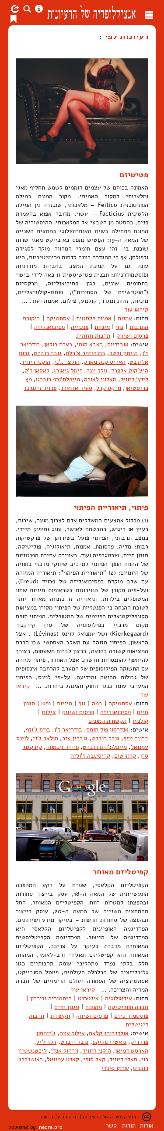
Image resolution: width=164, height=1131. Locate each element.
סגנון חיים (66, 1007)
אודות (147, 1125)
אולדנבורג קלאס (109, 1033)
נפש (46, 703)
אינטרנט (88, 998)
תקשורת (60, 1016)
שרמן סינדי (115, 1068)
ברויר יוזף (135, 738)
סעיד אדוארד (76, 388)
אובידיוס (118, 344)
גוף (119, 327)
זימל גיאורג (67, 370)
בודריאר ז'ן (68, 729)
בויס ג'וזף (38, 729)
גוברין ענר (74, 738)
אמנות (125, 318)
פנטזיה (79, 327)
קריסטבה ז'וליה (90, 756)
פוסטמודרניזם (131, 1016)
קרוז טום (125, 756)
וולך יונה (96, 370)
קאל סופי (94, 1059)
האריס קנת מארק (105, 362)
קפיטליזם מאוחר (120, 872)
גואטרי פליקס (109, 1042)
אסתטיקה (58, 318)
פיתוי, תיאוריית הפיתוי (110, 507)
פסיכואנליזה (49, 327)
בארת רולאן (58, 344)
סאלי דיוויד (123, 1059)
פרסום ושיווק (132, 336)
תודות (129, 1125)
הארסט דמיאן (131, 1050)
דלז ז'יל (46, 1042)
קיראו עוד (136, 309)
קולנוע (140, 721)
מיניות (102, 327)
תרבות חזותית (93, 336)
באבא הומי (90, 344)
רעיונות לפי (125, 36)
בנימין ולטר (123, 353)
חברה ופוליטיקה (128, 1007)
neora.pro (51, 1127)
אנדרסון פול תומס (107, 729)
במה (97, 703)
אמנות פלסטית (94, 318)
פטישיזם (133, 174)
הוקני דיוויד (35, 362)
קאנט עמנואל (63, 1059)
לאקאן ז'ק (36, 370)
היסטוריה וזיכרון (51, 998)
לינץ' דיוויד (134, 379)
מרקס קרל (108, 388)
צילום (49, 712)
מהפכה (93, 1007)
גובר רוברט (48, 353)
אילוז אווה (72, 1033)
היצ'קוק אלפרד (129, 370)
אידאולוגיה (118, 998)
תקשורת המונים (107, 721)
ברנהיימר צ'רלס (85, 353)
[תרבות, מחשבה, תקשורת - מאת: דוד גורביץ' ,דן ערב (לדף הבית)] (91, 12)
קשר (111, 1125)
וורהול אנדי (64, 1050)
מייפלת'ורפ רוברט (58, 379)
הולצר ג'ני (67, 362)
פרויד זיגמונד (40, 388)
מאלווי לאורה (100, 379)
